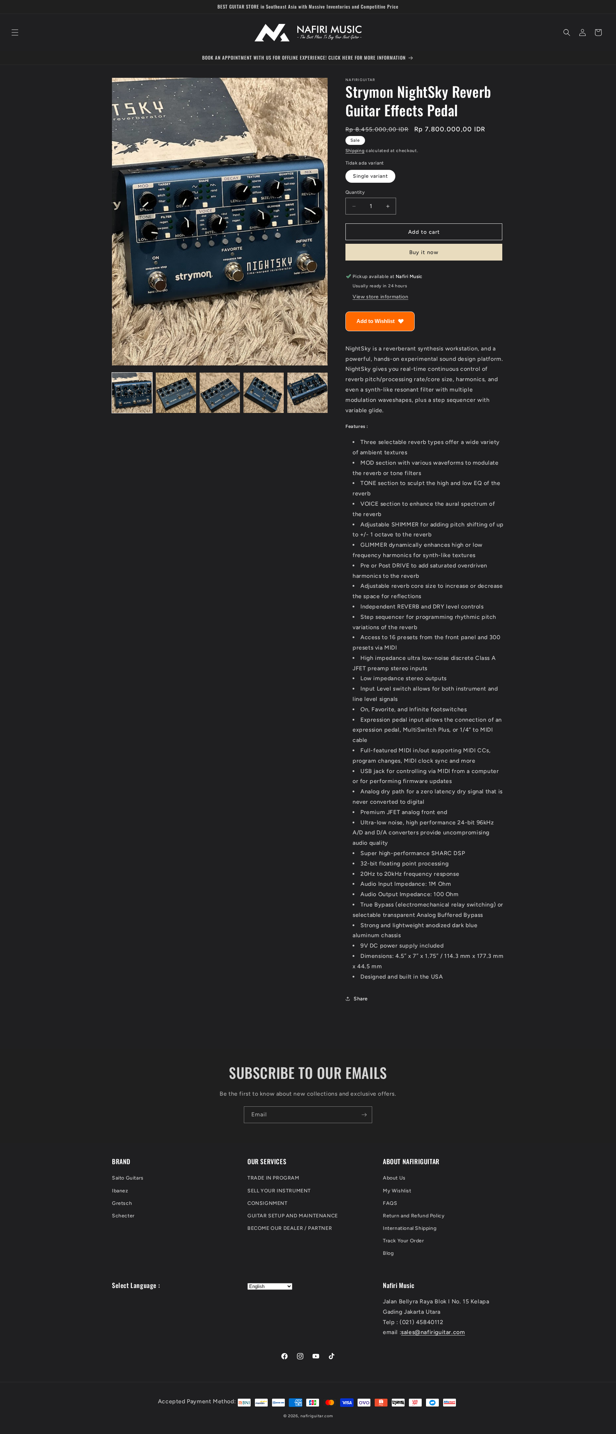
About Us (394, 1178)
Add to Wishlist (375, 321)
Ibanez (120, 1191)
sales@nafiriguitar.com (433, 1332)
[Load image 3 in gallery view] (220, 393)
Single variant (370, 176)
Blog (388, 1254)
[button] (15, 32)
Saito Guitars (128, 1178)
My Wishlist (397, 1191)
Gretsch (122, 1203)
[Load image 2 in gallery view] (176, 393)
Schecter (123, 1216)
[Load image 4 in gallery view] (263, 393)
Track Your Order (403, 1241)
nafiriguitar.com (317, 1416)
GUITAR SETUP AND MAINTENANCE (292, 1216)
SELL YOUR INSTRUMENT (279, 1191)
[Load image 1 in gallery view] (132, 393)
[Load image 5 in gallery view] (307, 393)
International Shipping (409, 1228)
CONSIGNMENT (267, 1203)
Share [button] (361, 999)
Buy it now (423, 252)
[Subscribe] (364, 1114)
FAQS (390, 1203)
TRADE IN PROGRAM (273, 1178)
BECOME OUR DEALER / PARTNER (289, 1228)
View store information (380, 297)
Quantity (355, 192)
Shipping (355, 150)
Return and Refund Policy (414, 1216)
